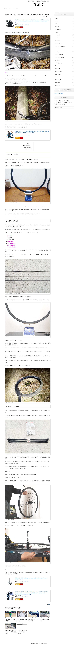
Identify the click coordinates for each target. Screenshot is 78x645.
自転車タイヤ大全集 (59, 93)
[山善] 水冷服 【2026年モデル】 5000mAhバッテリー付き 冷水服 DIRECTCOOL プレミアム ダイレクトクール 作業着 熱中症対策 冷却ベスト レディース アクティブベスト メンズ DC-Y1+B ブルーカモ (32, 593)
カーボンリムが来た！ (27, 145)
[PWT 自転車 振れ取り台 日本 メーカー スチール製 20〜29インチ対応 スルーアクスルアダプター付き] (10, 581)
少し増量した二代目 (27, 147)
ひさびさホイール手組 (28, 148)
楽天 (21, 27)
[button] (72, 107)
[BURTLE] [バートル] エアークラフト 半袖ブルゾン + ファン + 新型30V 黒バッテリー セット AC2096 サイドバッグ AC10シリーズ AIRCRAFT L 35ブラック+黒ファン (32, 21)
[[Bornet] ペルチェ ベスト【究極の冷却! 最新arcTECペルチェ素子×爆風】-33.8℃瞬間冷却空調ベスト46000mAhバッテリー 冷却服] (10, 134)
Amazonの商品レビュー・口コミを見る (22, 24)
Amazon (17, 27)
